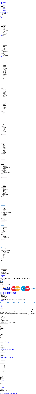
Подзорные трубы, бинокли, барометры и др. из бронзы (5, 273)
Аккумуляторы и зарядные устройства (5, 198)
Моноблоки (3, 256)
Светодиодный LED (4, 219)
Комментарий (1, 376)
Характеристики (3, 305)
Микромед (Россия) (4, 38)
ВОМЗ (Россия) (4, 115)
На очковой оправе (4, 123)
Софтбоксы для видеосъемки (5, 227)
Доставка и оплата (4, 2)
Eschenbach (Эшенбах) (4, 105)
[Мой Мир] (2, 281)
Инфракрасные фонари (4, 145)
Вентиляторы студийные (4, 209)
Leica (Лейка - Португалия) (4, 72)
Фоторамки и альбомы (4, 201)
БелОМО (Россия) (4, 79)
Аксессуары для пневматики (3, 159)
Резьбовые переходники (4, 192)
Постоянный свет (2, 164)
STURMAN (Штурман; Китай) (5, 45)
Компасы (3, 146)
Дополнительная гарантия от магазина (5, 381)
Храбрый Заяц (4, 254)
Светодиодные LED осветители (5, 166)
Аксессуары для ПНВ (2, 143)
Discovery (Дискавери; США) (5, 37)
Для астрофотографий (4, 34)
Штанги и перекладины (4, 190)
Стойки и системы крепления (3, 187)
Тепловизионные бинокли (4, 261)
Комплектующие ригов (4, 243)
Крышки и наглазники (4, 152)
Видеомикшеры (4, 213)
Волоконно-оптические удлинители (5, 214)
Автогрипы (3, 233)
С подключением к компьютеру (5, 33)
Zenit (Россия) (3, 117)
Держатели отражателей (4, 193)
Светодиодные (4, 208)
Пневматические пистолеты (4, 270)
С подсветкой (3, 124)
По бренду (2, 88)
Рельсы (3, 230)
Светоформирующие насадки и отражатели (4, 177)
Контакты (2, 382)
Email (0, 330)
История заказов (2, 387)
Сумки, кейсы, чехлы (4, 131)
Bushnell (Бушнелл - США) (4, 64)
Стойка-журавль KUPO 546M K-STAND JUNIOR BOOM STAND (6, 357)
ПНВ (1, 258)
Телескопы (3, 17)
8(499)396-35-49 (3, 5)
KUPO (11, 326)
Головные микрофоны (4, 236)
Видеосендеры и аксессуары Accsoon (4, 220)
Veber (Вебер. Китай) (4, 90)
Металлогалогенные (4, 207)
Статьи (2, 3)
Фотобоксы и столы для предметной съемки (4, 194)
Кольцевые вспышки (4, 171)
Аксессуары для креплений (3, 153)
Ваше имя (1, 375)
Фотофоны (2, 173)
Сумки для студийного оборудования (5, 200)
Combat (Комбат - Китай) (4, 67)
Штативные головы (4, 185)
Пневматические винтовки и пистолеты (4, 269)
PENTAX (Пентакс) (4, 108)
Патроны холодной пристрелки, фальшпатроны (6, 252)
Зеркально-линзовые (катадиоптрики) (5, 30)
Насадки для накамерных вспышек (5, 178)
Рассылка (2, 388)
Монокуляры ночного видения (5, 259)
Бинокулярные (4, 54)
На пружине (3, 175)
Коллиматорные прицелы (4, 251)
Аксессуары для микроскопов (3, 134)
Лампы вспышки (4, 169)
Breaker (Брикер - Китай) (4, 66)
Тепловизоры (2, 260)
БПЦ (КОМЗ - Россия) (4, 58)
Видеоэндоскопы (4, 262)
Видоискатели (3, 199)
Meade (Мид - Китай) (4, 73)
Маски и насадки (4, 144)
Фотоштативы (3, 240)
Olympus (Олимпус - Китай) (4, 75)
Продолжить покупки (2, 378)
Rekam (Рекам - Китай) (4, 76)
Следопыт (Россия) (4, 80)
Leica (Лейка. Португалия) (4, 93)
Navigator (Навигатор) (4, 107)
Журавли (3, 188)
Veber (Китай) (3, 113)
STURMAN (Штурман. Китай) (5, 96)
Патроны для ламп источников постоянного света (6, 167)
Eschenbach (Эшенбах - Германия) (5, 68)
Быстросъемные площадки (4, 241)
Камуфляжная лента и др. (4, 271)
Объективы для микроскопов (5, 136)
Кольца (3, 255)
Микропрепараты (4, 135)
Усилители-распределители (4, 217)
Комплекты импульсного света (5, 168)
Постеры (3, 132)
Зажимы (3, 191)
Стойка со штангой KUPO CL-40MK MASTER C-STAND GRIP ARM (7, 349)
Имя (0, 329)
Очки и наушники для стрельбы (3, 272)
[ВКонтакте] (0, 281)
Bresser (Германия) (4, 112)
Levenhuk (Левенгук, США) (4, 18)
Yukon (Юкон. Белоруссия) (4, 91)
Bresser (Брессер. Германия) (4, 89)
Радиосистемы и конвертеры (5, 238)
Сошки (3, 155)
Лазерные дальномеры (4, 268)
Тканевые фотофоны (4, 176)
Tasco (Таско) (3, 109)
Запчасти (3, 137)
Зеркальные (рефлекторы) (4, 29)
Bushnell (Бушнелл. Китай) (4, 92)
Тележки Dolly (4, 231)
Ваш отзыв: (1, 339)
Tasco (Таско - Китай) (4, 78)
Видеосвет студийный (2, 218)
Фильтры (3, 130)
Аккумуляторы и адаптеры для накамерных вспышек (6, 172)
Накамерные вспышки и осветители (3, 170)
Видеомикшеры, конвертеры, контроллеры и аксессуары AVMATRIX (6, 212)
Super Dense (3, 174)
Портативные (3, 52)
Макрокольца (3, 197)
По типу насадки (2, 53)
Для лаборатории (4, 49)
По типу (2, 50)
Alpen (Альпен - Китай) (4, 65)
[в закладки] (8, 284)
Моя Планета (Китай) (4, 103)
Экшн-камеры (4, 150)
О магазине (2, 380)
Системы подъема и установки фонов (5, 189)
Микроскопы (3, 35)
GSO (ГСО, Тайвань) (4, 25)
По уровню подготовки (3, 26)
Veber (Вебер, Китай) (4, 19)
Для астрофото (4, 129)
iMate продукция (2, 235)
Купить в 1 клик (1, 282)
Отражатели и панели (4, 179)
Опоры (3, 154)
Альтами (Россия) (4, 46)
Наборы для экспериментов (4, 147)
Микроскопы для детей (4, 48)
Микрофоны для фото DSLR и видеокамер (6, 237)
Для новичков (3, 27)
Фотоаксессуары (2, 196)
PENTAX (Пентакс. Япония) (5, 95)
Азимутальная (4, 31)
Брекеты (3, 229)
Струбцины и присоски (4, 186)
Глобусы (3, 149)
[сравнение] (9, 284)
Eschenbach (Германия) (4, 116)
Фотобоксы (3, 195)
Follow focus (3, 228)
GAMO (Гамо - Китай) (4, 69)
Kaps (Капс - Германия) (4, 71)
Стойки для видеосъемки (3, 221)
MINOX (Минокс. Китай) (4, 94)
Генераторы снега (4, 210)
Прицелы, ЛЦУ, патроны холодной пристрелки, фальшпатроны (5, 250)
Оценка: (1, 337)
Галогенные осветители (4, 165)
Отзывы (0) (2, 306)
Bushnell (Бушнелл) (4, 104)
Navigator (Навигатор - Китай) (5, 74)
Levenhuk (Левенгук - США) (5, 57)
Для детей (3, 97)
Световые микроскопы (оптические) (5, 51)
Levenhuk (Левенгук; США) (4, 36)
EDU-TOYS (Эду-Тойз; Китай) (5, 44)
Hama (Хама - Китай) (4, 70)
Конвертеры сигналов (4, 215)
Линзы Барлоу (4, 128)
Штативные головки (4, 242)
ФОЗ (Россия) (3, 47)
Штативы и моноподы (3, 239)
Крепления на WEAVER (4, 257)
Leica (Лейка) (3, 106)
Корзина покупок (5, 10)
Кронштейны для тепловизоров (5, 156)
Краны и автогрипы (2, 232)
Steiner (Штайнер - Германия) (5, 77)
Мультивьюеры (4, 216)
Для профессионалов (4, 28)
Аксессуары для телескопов (3, 126)
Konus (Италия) (4, 114)
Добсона (3, 32)
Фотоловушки (4, 151)
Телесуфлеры (2, 234)
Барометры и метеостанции (4, 148)
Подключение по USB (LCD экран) (5, 55)
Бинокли (2, 56)
